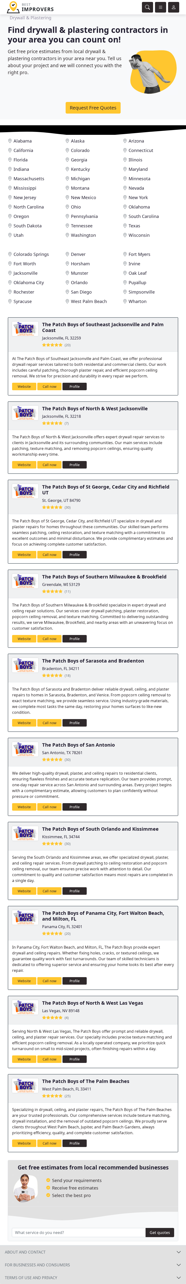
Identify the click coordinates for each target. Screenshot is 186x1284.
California (23, 150)
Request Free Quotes (93, 107)
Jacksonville (26, 273)
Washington (83, 235)
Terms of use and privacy (31, 1277)
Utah (18, 235)
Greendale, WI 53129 (61, 584)
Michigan (80, 178)
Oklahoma (139, 207)
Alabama (23, 141)
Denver (78, 254)
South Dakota (28, 226)
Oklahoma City (29, 282)
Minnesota (139, 178)
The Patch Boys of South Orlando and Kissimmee (100, 829)
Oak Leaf (138, 273)
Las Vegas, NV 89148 (60, 1010)
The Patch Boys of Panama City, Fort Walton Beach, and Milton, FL (103, 916)
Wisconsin (139, 235)
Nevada (136, 188)
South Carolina (144, 216)
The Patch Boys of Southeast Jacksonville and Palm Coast (103, 327)
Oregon (21, 216)
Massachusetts (29, 178)
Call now (49, 386)
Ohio (76, 207)
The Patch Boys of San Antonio (78, 745)
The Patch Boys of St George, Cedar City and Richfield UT (106, 489)
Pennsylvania (84, 216)
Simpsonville (142, 292)
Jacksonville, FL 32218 (61, 416)
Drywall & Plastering (30, 18)
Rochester (24, 292)
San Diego (81, 292)
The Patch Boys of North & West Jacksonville (95, 408)
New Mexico (83, 197)
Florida (21, 160)
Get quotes (160, 1232)
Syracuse (23, 301)
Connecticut (141, 150)
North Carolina (29, 207)
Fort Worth (25, 264)
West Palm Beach (89, 301)
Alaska (78, 141)
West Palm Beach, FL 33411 (66, 1089)
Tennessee (82, 226)
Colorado (80, 150)
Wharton (138, 301)
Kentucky (80, 169)
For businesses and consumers (37, 1265)
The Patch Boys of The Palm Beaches (85, 1081)
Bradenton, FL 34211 (60, 668)
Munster (79, 273)
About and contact (25, 1252)
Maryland (138, 169)
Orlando (79, 282)
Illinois (135, 160)
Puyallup (137, 282)
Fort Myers (139, 254)
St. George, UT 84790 (61, 500)
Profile (75, 386)
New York (138, 197)
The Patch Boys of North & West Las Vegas (92, 1003)
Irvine (134, 264)
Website (24, 386)
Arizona (136, 141)
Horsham (80, 264)
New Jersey (25, 197)
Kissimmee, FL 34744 (61, 836)
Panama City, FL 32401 (62, 926)
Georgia (79, 160)
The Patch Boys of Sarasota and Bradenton (93, 660)
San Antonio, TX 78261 (62, 752)
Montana (80, 188)
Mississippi (25, 188)
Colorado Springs (31, 254)
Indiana (21, 169)
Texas (134, 226)
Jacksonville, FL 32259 (61, 338)
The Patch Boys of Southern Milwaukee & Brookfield (104, 576)
